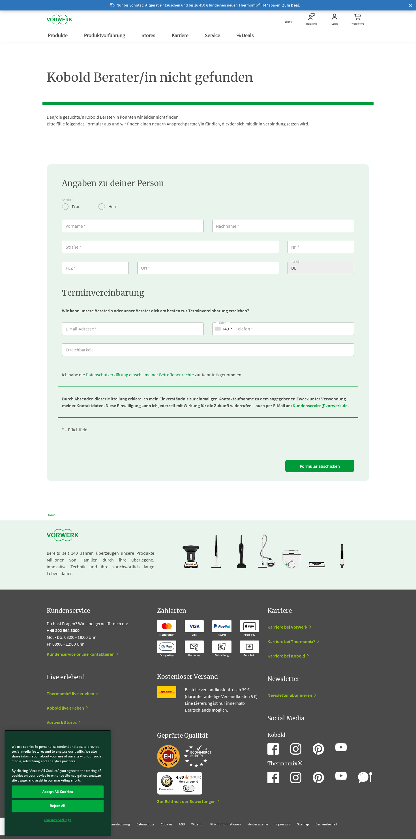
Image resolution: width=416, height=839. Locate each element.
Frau (76, 206)
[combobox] (223, 329)
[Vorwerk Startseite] (59, 19)
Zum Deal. (291, 5)
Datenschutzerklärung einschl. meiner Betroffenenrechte (140, 374)
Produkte (58, 35)
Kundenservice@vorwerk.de (320, 405)
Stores (148, 35)
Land (295, 261)
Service (213, 35)
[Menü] (199, 775)
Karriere (181, 35)
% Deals (246, 35)
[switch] (188, 788)
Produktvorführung (105, 35)
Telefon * (222, 322)
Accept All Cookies (57, 791)
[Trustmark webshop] (184, 756)
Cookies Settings (58, 819)
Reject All (57, 805)
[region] (58, 783)
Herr (112, 206)
